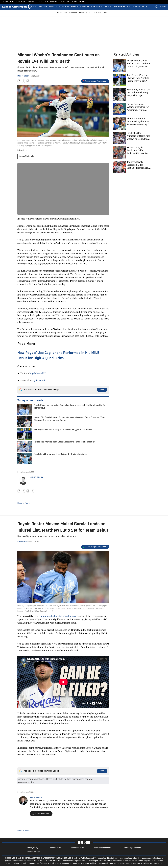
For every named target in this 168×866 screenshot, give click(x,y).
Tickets (106, 13)
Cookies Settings (33, 852)
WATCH (136, 7)
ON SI (12, 2)
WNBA (74, 7)
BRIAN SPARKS (36, 797)
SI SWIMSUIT (21, 2)
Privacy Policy (32, 848)
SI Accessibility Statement (130, 848)
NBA (51, 7)
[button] (97, 7)
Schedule (73, 13)
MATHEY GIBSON (36, 477)
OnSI (66, 13)
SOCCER (43, 7)
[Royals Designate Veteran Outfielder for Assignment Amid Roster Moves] (132, 109)
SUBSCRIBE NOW (79, 2)
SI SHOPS (54, 2)
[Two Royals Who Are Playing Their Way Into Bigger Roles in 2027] (132, 80)
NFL (35, 7)
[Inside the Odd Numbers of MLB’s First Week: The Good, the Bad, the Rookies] (132, 138)
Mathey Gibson (23, 76)
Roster (81, 13)
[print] (32, 491)
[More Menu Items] (150, 6)
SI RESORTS (43, 2)
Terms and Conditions (102, 848)
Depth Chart (96, 13)
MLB (58, 7)
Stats (88, 13)
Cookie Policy (55, 848)
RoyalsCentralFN (37, 373)
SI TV (144, 7)
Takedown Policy (77, 848)
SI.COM (5, 2)
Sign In (163, 7)
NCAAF (65, 7)
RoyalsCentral (38, 380)
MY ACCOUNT (65, 2)
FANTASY (84, 7)
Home (59, 13)
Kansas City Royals (26, 156)
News (27, 503)
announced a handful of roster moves (59, 616)
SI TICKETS (32, 2)
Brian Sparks (22, 542)
